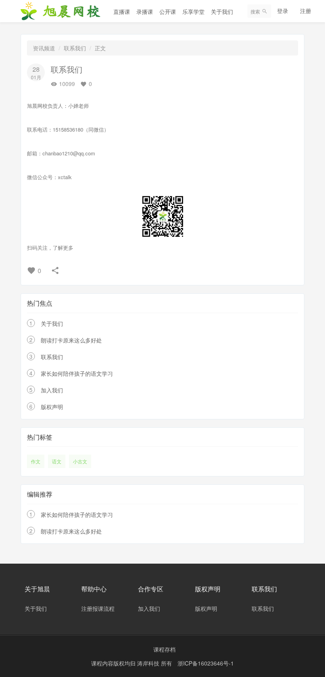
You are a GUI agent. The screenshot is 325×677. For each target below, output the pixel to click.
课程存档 (164, 649)
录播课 (144, 11)
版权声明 (52, 407)
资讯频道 (44, 48)
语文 (56, 461)
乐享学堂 (193, 11)
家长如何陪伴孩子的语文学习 (77, 373)
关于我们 (222, 11)
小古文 (80, 461)
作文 (35, 461)
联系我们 (75, 48)
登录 (282, 11)
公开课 (167, 11)
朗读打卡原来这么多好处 (71, 340)
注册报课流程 (98, 608)
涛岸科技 (149, 663)
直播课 (121, 11)
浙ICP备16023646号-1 (206, 663)
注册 (305, 11)
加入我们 (52, 390)
